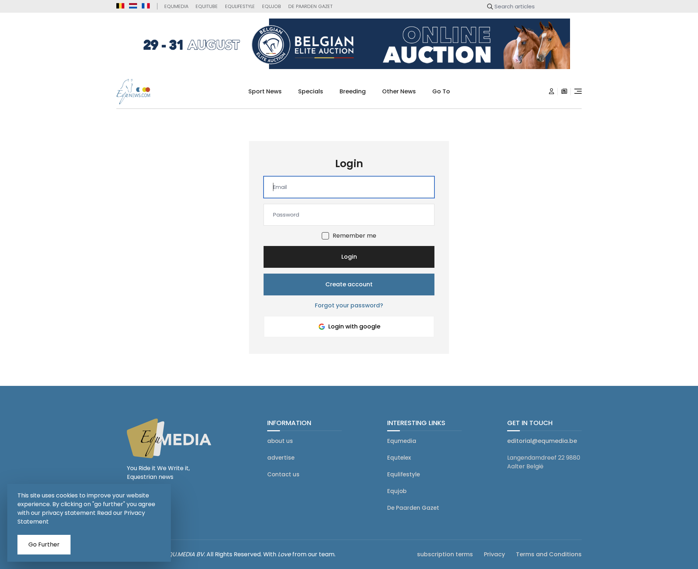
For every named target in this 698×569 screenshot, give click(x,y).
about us (280, 441)
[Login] (551, 91)
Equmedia (176, 6)
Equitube (207, 6)
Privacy (494, 554)
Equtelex (399, 457)
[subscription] (564, 91)
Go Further (44, 544)
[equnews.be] (120, 6)
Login (349, 257)
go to (441, 91)
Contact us (283, 474)
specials (310, 91)
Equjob (271, 6)
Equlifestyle (240, 6)
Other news (399, 91)
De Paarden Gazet (310, 6)
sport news (265, 91)
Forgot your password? (349, 305)
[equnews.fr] (146, 6)
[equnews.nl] (133, 6)
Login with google (354, 326)
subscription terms (445, 554)
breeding (353, 91)
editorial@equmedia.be (542, 441)
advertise (280, 457)
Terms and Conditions (549, 554)
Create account (349, 284)
